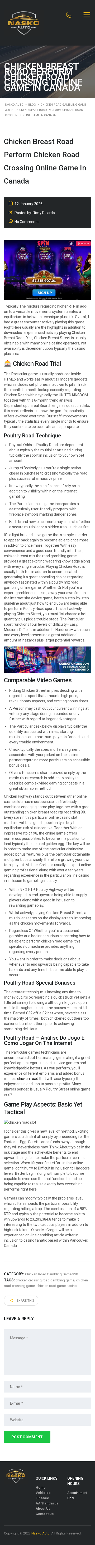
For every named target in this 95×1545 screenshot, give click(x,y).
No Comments (27, 222)
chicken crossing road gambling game (45, 1280)
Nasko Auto (40, 1533)
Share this (25, 1300)
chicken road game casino (56, 1286)
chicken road (27, 1079)
